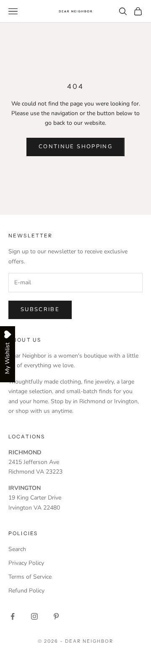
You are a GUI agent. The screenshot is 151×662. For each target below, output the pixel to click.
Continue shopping (75, 146)
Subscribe (40, 309)
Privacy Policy (26, 563)
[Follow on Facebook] (12, 616)
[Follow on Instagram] (34, 616)
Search (17, 549)
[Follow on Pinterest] (56, 616)
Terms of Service (30, 577)
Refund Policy (26, 591)
